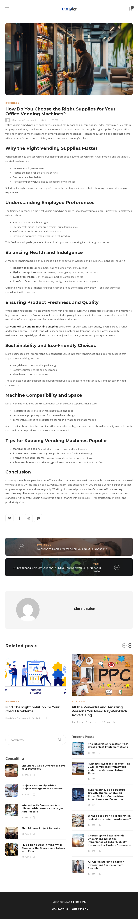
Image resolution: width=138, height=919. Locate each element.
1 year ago (29, 120)
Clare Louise (18, 120)
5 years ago (22, 718)
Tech (97, 564)
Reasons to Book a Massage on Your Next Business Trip (72, 549)
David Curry (10, 718)
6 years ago (91, 722)
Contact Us (60, 909)
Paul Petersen (78, 722)
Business (12, 103)
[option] (36, 686)
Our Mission (80, 909)
